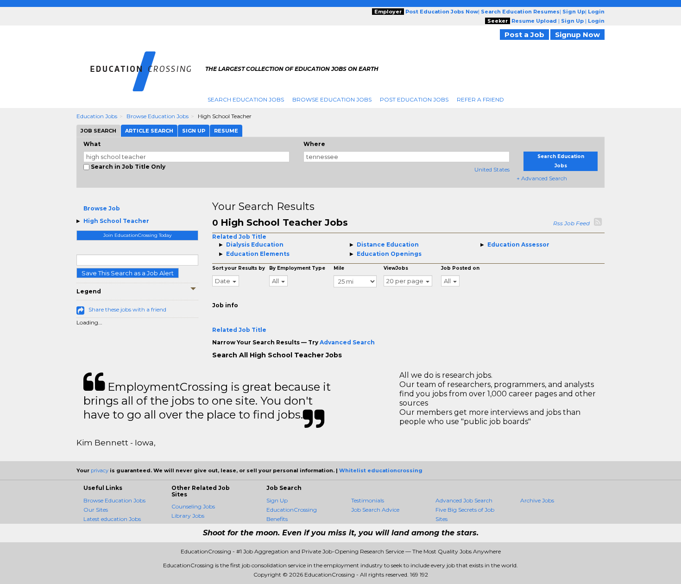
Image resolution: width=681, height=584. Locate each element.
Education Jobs (96, 116)
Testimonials (367, 500)
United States (492, 169)
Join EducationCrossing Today (137, 235)
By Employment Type (297, 268)
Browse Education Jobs (332, 99)
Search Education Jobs (246, 99)
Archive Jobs (537, 500)
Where (314, 143)
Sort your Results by (238, 268)
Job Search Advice (375, 509)
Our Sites (95, 509)
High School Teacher (116, 220)
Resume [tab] (226, 130)
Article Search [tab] (149, 130)
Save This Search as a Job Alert (128, 273)
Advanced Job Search (463, 500)
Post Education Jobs (414, 99)
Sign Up (277, 500)
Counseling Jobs (193, 506)
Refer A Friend (480, 99)
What (92, 143)
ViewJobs (396, 268)
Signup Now (577, 34)
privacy (99, 470)
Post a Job (524, 34)
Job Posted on (460, 268)
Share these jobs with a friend (127, 309)
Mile (339, 268)
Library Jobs (187, 515)
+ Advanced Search (542, 178)
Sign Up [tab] (193, 130)
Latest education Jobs (112, 518)
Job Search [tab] (98, 130)
